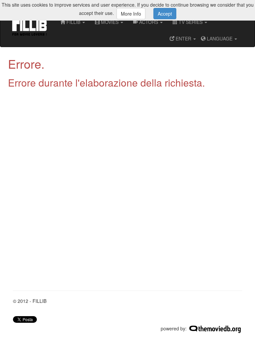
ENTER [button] (183, 38)
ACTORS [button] (148, 22)
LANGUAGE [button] (220, 38)
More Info (131, 13)
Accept (165, 13)
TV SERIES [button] (190, 22)
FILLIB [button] (73, 22)
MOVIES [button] (110, 22)
